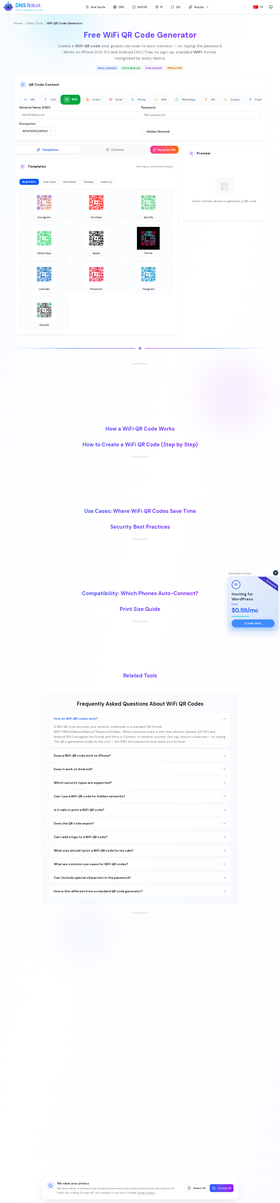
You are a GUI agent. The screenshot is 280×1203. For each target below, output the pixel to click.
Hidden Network (158, 131)
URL (32, 99)
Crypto (235, 99)
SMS (163, 99)
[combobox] (37, 131)
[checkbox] (143, 131)
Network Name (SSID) (34, 107)
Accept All (224, 1188)
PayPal (259, 99)
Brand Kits (29, 182)
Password (148, 107)
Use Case (49, 182)
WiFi (74, 99)
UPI (213, 99)
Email (119, 99)
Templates (50, 150)
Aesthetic (69, 182)
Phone (142, 99)
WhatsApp (189, 99)
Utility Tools (34, 23)
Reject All (200, 1188)
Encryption (27, 124)
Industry (106, 182)
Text (53, 99)
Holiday (88, 182)
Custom (117, 150)
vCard (96, 99)
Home (18, 23)
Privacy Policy (146, 1192)
